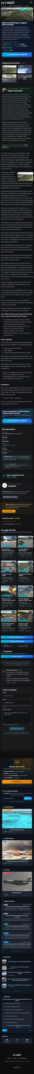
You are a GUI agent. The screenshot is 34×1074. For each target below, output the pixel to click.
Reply (9, 682)
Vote (5, 1030)
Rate (16, 42)
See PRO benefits (8, 511)
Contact (9, 1058)
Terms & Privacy (22, 1058)
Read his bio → (6, 147)
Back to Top (17, 1067)
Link (14, 682)
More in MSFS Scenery (18, 641)
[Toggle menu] (31, 2)
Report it (7, 467)
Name (5, 692)
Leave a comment (17, 656)
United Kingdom (8, 47)
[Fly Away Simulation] (15, 2)
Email (5, 699)
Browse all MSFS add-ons (18, 637)
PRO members (25, 458)
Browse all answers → (17, 951)
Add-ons (4, 6)
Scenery (27, 6)
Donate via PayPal (11, 497)
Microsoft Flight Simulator (15, 6)
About (15, 1058)
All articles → (17, 991)
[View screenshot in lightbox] (30, 18)
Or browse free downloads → (17, 785)
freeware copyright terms (12, 465)
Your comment (7, 709)
